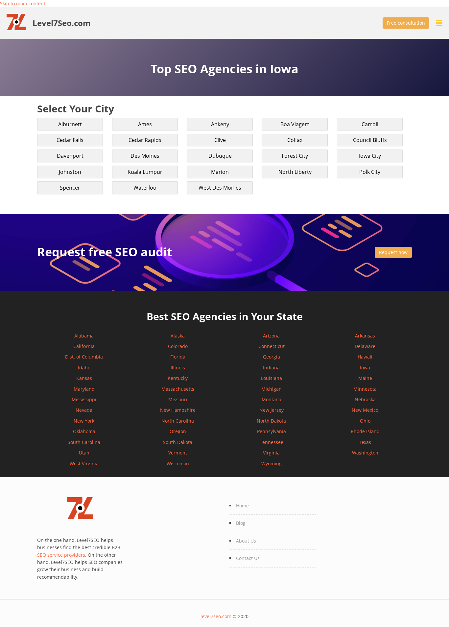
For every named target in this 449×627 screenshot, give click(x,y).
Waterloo (144, 187)
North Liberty (295, 171)
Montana (271, 399)
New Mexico (365, 410)
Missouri (177, 399)
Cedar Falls (70, 140)
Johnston (70, 171)
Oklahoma (84, 431)
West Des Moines (220, 187)
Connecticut (271, 346)
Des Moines (144, 155)
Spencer (70, 187)
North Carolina (177, 421)
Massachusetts (177, 389)
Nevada (84, 410)
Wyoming (271, 463)
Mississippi (84, 399)
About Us (246, 541)
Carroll (370, 124)
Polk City (369, 171)
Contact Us (248, 558)
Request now (393, 252)
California (84, 346)
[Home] (20, 21)
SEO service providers (61, 555)
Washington (365, 453)
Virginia (271, 453)
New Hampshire (178, 410)
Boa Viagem (295, 124)
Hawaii (365, 357)
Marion (220, 171)
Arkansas (365, 336)
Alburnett (70, 124)
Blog (241, 523)
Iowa (365, 367)
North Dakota (271, 421)
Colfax (294, 140)
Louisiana (271, 378)
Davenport (70, 155)
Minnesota (365, 389)
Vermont (177, 453)
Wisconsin (178, 463)
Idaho (84, 367)
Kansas (84, 378)
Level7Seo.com (62, 23)
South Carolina (84, 442)
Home (242, 505)
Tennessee (271, 442)
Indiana (271, 367)
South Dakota (177, 442)
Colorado (178, 346)
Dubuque (220, 155)
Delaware (365, 346)
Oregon (178, 431)
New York (84, 421)
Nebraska (365, 399)
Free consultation (406, 23)
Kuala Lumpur (145, 171)
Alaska (178, 336)
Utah (84, 453)
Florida (177, 357)
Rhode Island (365, 431)
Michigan (271, 389)
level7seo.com (216, 616)
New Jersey (271, 410)
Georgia (271, 357)
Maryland (84, 389)
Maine (365, 378)
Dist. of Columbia (84, 357)
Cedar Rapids (145, 140)
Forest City (295, 155)
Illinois (178, 367)
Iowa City (370, 155)
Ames (145, 124)
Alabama (84, 336)
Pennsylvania (271, 431)
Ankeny (220, 124)
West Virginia (84, 463)
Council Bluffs (370, 140)
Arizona (271, 336)
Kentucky (178, 378)
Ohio (365, 421)
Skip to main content (22, 3)
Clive (220, 140)
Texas (365, 442)
